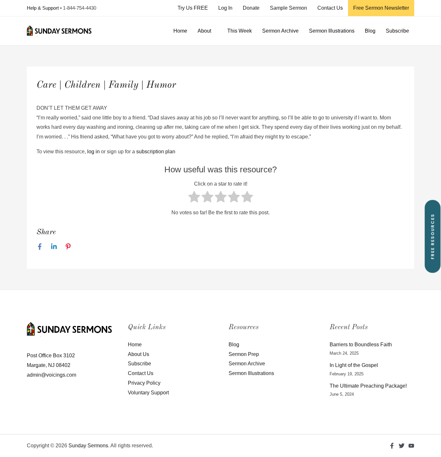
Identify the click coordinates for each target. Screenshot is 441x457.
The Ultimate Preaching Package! (368, 386)
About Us (138, 354)
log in (93, 151)
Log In (225, 8)
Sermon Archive (280, 31)
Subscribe (397, 31)
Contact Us (330, 8)
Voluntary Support (148, 392)
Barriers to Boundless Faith (361, 344)
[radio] (194, 198)
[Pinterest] (68, 246)
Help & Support (43, 8)
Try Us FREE (193, 8)
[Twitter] (402, 446)
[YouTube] (411, 446)
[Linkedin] (54, 246)
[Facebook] (39, 246)
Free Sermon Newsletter (381, 8)
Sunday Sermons (88, 445)
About (204, 31)
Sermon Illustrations (331, 31)
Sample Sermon (288, 8)
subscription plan (155, 151)
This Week (239, 31)
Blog (370, 31)
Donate (251, 8)
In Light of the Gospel (354, 365)
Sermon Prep (244, 354)
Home (180, 31)
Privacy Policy (144, 383)
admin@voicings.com (51, 375)
